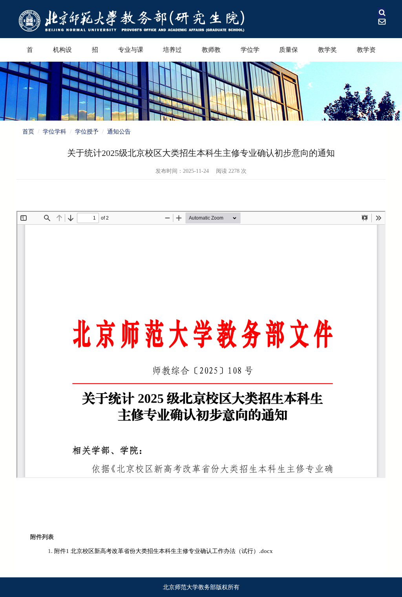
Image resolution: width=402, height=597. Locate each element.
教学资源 (366, 54)
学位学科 (250, 54)
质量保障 (288, 54)
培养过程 (172, 54)
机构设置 (62, 54)
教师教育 (211, 54)
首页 (30, 54)
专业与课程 (130, 54)
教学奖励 (327, 54)
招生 (95, 54)
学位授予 (87, 131)
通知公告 (119, 131)
